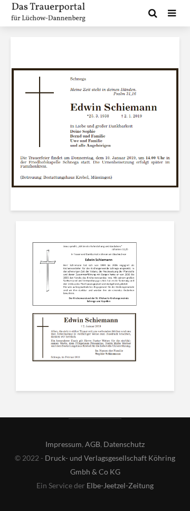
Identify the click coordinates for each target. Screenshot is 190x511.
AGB (92, 444)
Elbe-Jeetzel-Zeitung (120, 485)
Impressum (63, 444)
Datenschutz (124, 444)
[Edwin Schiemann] (84, 276)
